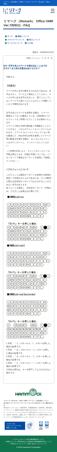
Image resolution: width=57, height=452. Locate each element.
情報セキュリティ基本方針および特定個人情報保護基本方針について (29, 441)
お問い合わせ (31, 444)
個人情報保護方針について (35, 439)
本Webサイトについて (18, 444)
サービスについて (15, 43)
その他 (30, 43)
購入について (34, 40)
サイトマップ (42, 444)
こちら (36, 139)
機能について (23, 36)
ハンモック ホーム (19, 439)
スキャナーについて (15, 40)
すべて (10, 36)
